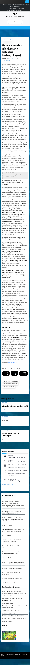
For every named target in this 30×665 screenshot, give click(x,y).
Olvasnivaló (7, 40)
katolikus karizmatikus (10, 383)
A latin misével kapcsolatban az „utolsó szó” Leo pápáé (12, 540)
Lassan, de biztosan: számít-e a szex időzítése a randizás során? (13, 552)
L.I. (4, 439)
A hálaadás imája (7, 603)
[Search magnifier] (21, 22)
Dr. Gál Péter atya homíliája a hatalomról (11, 573)
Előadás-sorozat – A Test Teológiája (17, 462)
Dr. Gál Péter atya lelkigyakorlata (16, 467)
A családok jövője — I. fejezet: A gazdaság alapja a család (11, 512)
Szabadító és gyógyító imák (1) (11, 610)
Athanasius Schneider (9, 409)
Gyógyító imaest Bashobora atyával (17, 457)
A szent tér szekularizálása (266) (12, 568)
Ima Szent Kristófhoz (8, 613)
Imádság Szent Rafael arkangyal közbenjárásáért (12, 599)
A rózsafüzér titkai (7, 596)
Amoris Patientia (7, 525)
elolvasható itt (12, 362)
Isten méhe (5, 420)
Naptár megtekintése (7, 484)
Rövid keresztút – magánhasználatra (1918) (15, 618)
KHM (15, 13)
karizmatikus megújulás (11, 381)
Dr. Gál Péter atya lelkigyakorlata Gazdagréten (16, 474)
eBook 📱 (24, 373)
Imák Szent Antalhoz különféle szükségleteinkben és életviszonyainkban (14, 592)
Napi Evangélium (11, 8)
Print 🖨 (6, 373)
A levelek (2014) (6, 558)
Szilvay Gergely (6, 60)
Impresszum (19, 10)
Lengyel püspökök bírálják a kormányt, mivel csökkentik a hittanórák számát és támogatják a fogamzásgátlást (13, 504)
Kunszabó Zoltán (9, 386)
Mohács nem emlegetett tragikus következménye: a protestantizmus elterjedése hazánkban (12, 519)
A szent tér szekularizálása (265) (12, 578)
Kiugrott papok (7, 621)
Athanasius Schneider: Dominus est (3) (15, 406)
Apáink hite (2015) (7, 535)
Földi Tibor (6, 424)
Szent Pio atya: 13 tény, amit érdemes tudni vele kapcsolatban (15, 606)
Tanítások (21, 8)
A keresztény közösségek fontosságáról (10, 435)
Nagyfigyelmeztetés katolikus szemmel (14, 615)
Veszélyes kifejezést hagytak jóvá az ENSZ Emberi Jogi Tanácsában (13, 530)
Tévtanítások (11, 10)
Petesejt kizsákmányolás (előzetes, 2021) (12, 546)
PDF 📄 (15, 373)
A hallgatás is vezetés (9, 583)
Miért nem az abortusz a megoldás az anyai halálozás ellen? (13, 563)
